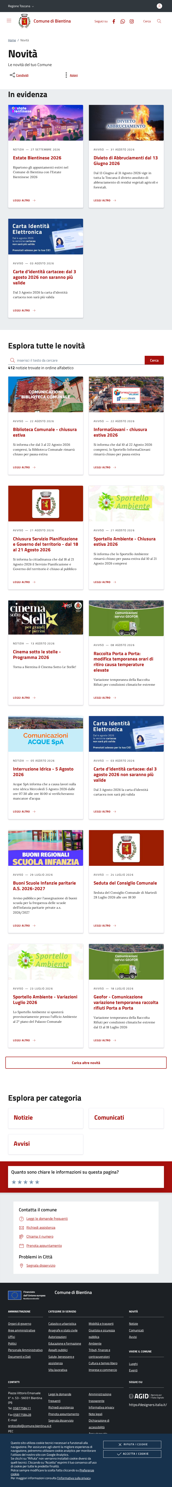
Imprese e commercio (103, 1369)
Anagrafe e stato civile (62, 1330)
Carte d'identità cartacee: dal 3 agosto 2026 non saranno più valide (44, 277)
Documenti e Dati (19, 1356)
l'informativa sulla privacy (73, 1478)
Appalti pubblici (58, 1349)
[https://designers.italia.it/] (146, 1396)
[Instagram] (129, 21)
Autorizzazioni (57, 1336)
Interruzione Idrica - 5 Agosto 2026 (43, 771)
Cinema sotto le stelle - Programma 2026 (37, 654)
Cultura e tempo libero (103, 1363)
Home (12, 40)
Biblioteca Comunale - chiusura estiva (45, 432)
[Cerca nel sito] (159, 21)
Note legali (95, 1414)
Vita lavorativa (57, 1369)
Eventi (133, 1370)
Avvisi (133, 1336)
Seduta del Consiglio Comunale (125, 882)
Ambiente (95, 1343)
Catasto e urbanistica (62, 1323)
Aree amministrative (21, 1330)
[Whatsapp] (120, 21)
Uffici (11, 1336)
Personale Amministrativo (25, 1349)
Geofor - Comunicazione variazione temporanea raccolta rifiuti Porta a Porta (126, 1002)
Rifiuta (136, 1444)
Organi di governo (19, 1323)
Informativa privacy (101, 1407)
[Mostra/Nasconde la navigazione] (9, 20)
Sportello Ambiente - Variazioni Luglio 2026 (45, 999)
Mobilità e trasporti (101, 1323)
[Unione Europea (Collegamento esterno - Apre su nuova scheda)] (28, 1296)
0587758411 (22, 1408)
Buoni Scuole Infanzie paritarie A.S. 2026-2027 (44, 885)
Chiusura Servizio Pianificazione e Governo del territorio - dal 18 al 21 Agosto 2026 (45, 544)
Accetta (136, 1454)
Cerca (154, 360)
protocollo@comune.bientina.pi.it (29, 1425)
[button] (21, 6)
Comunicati (136, 1330)
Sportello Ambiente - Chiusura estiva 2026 (125, 541)
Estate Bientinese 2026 (37, 157)
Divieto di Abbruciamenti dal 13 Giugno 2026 (126, 160)
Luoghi (133, 1363)
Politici (12, 1343)
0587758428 (22, 1414)
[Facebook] (112, 21)
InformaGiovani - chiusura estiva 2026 (120, 432)
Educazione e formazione (64, 1343)
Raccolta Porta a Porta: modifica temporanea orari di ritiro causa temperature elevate (123, 662)
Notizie (133, 1323)
